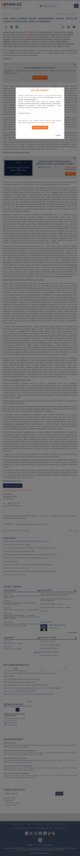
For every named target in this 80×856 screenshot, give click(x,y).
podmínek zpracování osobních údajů (43, 122)
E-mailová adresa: (24, 113)
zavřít (58, 135)
